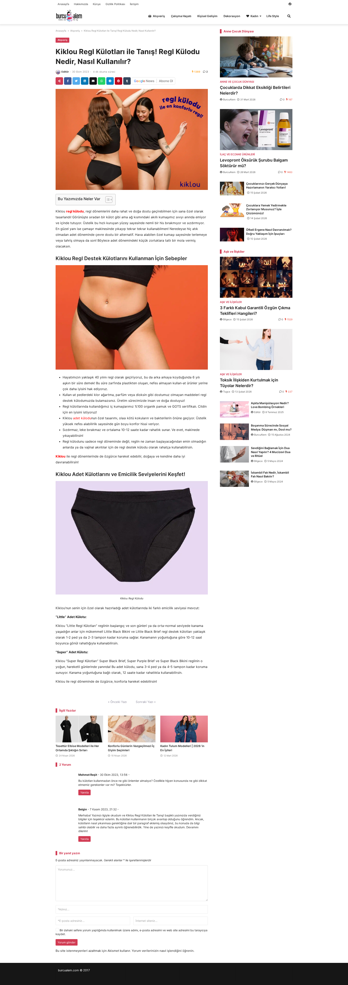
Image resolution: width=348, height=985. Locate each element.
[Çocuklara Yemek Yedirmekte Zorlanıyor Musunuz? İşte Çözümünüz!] (232, 210)
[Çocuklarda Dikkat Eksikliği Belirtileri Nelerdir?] (256, 56)
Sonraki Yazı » (146, 702)
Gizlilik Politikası (115, 4)
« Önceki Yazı (117, 702)
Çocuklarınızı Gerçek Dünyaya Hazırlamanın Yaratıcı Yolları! (267, 185)
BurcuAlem (229, 99)
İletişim (134, 4)
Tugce (227, 391)
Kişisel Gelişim (207, 16)
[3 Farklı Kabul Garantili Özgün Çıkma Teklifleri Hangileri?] (256, 277)
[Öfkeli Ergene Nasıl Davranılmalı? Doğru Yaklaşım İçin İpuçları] (232, 234)
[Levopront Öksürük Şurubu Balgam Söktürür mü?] (256, 129)
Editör (65, 71)
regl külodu (75, 211)
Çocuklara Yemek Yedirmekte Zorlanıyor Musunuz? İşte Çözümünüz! (266, 209)
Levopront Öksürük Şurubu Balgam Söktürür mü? (254, 163)
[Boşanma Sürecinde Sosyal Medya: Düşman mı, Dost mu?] (234, 431)
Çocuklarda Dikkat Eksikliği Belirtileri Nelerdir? (255, 90)
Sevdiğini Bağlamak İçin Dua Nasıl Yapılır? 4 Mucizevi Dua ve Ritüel (270, 451)
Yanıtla (84, 792)
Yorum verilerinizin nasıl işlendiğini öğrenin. (163, 951)
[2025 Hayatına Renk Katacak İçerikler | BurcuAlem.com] (69, 15)
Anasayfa (63, 4)
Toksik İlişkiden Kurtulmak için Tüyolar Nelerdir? (249, 383)
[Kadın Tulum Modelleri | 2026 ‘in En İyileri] (184, 729)
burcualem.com (68, 970)
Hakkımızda (81, 4)
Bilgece (227, 319)
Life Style (272, 16)
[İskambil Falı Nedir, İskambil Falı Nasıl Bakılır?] (234, 479)
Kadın (254, 16)
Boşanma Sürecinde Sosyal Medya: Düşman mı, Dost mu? (271, 427)
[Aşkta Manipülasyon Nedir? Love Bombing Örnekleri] (234, 409)
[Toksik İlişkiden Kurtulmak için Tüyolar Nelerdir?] (256, 349)
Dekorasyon (232, 16)
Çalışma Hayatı (181, 16)
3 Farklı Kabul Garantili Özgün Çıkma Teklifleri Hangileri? (255, 310)
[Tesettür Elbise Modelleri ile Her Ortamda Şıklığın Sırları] (79, 729)
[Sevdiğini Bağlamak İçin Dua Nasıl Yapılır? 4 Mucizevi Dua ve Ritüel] (234, 454)
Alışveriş (159, 16)
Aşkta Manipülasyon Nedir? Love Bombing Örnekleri (270, 405)
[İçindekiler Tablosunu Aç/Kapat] (106, 199)
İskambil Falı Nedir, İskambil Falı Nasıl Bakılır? (270, 474)
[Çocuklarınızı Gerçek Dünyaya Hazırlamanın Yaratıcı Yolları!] (232, 188)
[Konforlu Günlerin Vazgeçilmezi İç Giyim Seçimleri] (131, 729)
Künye (97, 4)
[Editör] (58, 71)
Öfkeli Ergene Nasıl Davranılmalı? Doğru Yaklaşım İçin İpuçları (269, 231)
